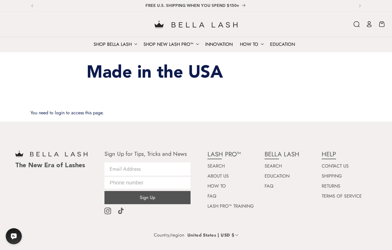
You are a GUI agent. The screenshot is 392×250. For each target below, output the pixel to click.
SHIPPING (332, 176)
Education (277, 176)
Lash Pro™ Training (230, 206)
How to (249, 45)
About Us (218, 176)
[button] (356, 24)
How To (216, 186)
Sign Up (147, 197)
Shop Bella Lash (113, 45)
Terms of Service (342, 196)
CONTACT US (335, 166)
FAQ (211, 196)
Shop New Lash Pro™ (168, 45)
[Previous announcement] (32, 5)
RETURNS (331, 186)
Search (216, 166)
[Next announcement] (360, 5)
